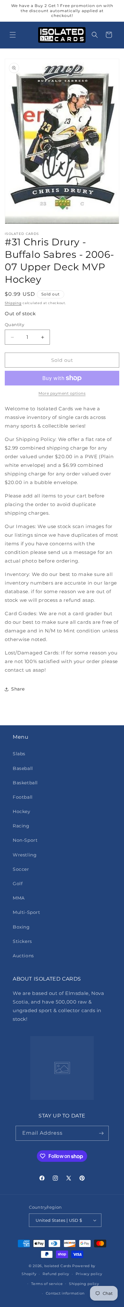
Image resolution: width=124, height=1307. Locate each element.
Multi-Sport (26, 912)
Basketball (25, 783)
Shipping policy (84, 1283)
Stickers (22, 941)
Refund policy (56, 1274)
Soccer (21, 869)
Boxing (21, 927)
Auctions (23, 956)
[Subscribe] (101, 1133)
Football (23, 797)
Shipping (13, 303)
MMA (19, 898)
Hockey (22, 811)
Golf (18, 883)
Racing (21, 826)
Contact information (65, 1293)
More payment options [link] (62, 393)
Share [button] (18, 689)
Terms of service (47, 1283)
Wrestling (25, 855)
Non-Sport (25, 840)
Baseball (23, 768)
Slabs (19, 754)
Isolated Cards (58, 1266)
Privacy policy (89, 1274)
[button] (13, 35)
